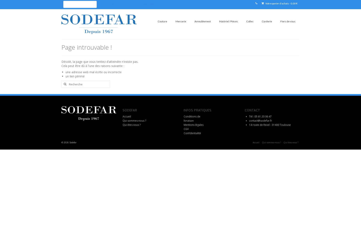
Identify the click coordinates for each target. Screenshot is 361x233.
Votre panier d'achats (281, 3)
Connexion (148, 4)
